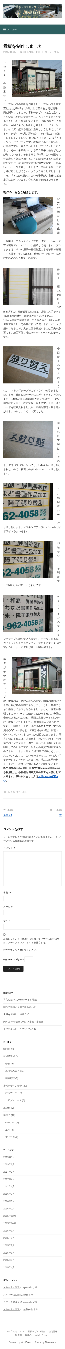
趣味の (25, 792)
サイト (6, 920)
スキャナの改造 (11, 1287)
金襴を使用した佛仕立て (16, 1014)
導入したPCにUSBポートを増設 (20, 999)
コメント (9, 848)
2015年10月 (9, 1223)
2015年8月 (9, 1238)
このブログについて (15, 1331)
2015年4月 (9, 1267)
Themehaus (50, 1342)
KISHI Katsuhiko (30, 52)
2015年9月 (9, 1230)
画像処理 (10, 1078)
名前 (7, 892)
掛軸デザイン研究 (12, 1085)
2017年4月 (9, 1179)
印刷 (7, 1063)
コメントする (52, 52)
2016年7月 (9, 1193)
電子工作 (10, 1137)
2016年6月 (9, 1201)
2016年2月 (9, 1208)
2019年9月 (9, 1157)
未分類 (6, 1107)
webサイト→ (41, 1335)
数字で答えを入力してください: (20, 950)
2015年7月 (9, 1245)
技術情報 (8, 1056)
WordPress (26, 1342)
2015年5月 (9, 1260)
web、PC (10, 1122)
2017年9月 (9, 1171)
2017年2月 (9, 1186)
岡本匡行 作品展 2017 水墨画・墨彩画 (23, 1021)
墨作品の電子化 (13, 1071)
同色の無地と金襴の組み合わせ (19, 1007)
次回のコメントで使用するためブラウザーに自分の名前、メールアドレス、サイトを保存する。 (31, 940)
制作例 (11, 792)
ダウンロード (14, 1100)
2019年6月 (9, 1164)
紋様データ (11, 1093)
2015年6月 (9, 1252)
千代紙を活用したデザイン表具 (19, 1029)
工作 (18, 792)
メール (8, 906)
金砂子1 (7, 815)
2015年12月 (9, 1216)
